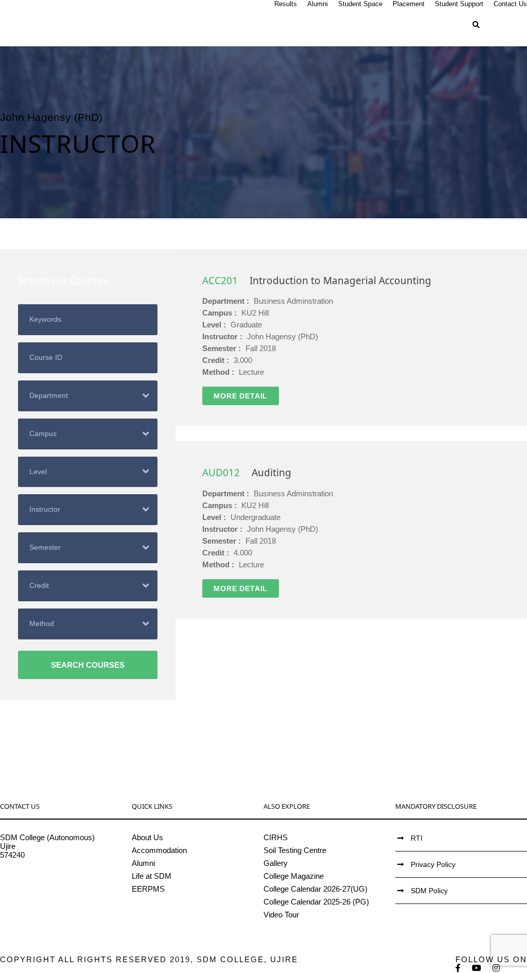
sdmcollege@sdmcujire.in (43, 881)
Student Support (459, 4)
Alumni (317, 4)
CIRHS (276, 837)
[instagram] (497, 968)
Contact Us (510, 4)
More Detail (241, 396)
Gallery (276, 863)
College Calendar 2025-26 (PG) (316, 901)
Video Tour (281, 914)
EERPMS (148, 888)
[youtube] (477, 968)
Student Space (360, 4)
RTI (417, 838)
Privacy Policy (433, 864)
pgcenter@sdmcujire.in (39, 889)
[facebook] (458, 968)
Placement (409, 4)
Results (285, 4)
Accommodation (159, 850)
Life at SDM (151, 876)
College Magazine (294, 876)
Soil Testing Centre (295, 850)
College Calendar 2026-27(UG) (315, 888)
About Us (147, 837)
